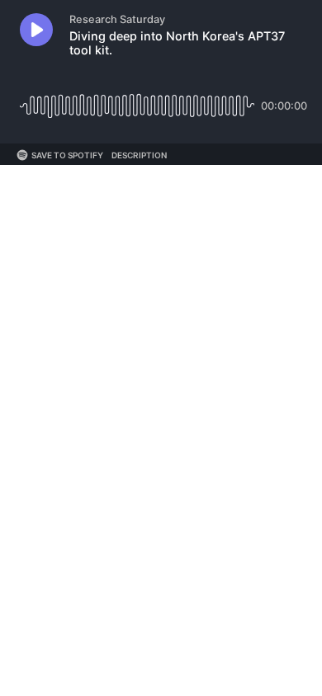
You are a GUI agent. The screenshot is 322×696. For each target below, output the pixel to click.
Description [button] (139, 155)
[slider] (137, 99)
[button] (36, 29)
